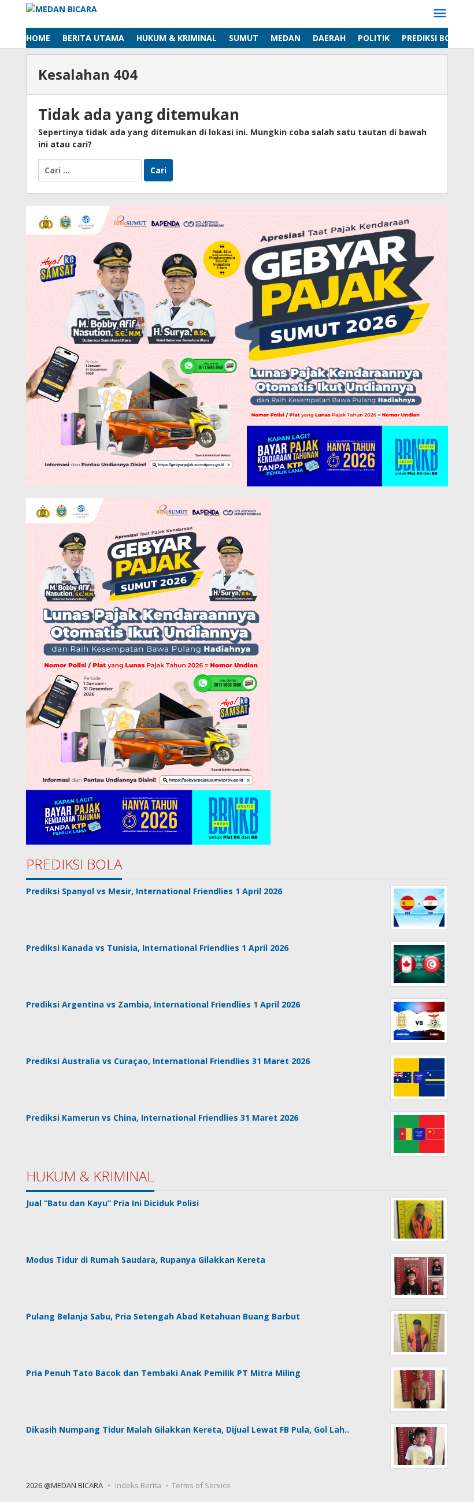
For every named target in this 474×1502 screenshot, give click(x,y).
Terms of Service (201, 1485)
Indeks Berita (138, 1485)
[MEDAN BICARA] (61, 7)
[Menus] (440, 13)
